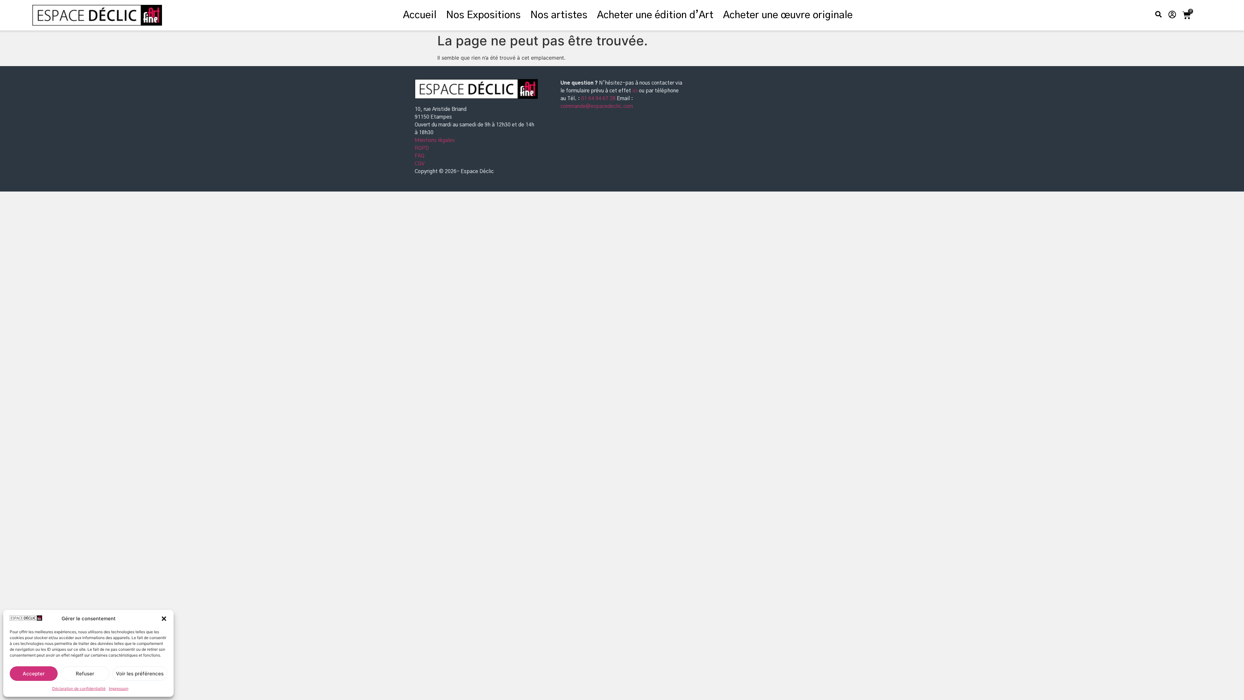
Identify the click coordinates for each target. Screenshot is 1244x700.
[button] (164, 618)
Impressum (118, 688)
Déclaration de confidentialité (79, 688)
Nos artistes (558, 15)
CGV (419, 163)
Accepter (34, 674)
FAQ (419, 155)
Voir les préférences (140, 674)
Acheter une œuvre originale (788, 15)
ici (635, 90)
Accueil (419, 15)
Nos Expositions (483, 15)
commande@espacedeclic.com (596, 106)
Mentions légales (435, 140)
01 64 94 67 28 (598, 98)
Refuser (85, 674)
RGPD (422, 148)
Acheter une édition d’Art (655, 15)
